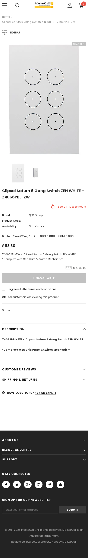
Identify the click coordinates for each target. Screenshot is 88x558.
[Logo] (44, 5)
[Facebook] (6, 484)
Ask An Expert (46, 393)
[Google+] (28, 484)
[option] (44, 99)
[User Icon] (69, 5)
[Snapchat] (60, 484)
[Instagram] (39, 484)
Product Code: (11, 221)
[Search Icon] (17, 5)
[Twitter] (17, 484)
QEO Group (36, 215)
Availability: (9, 226)
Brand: (6, 215)
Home (6, 17)
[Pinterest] (49, 484)
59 (10, 297)
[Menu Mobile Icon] (4, 5)
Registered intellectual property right (34, 542)
